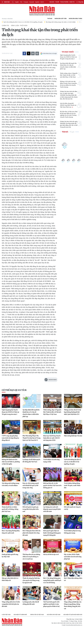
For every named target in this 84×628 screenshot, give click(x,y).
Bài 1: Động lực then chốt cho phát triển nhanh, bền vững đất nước (32, 533)
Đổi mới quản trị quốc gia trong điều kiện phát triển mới (31, 509)
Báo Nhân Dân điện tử (42, 11)
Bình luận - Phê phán (19, 25)
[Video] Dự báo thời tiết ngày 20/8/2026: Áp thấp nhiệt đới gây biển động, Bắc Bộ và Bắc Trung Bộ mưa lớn (69, 124)
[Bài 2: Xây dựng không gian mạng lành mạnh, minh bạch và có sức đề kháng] (52, 569)
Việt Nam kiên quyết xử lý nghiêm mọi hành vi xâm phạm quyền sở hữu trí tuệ (51, 604)
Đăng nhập (80, 2)
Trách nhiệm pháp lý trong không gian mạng (72, 532)
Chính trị (5, 25)
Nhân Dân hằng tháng (75, 18)
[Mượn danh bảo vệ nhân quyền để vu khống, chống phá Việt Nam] (11, 498)
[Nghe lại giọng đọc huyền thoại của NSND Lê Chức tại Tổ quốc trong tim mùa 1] (11, 401)
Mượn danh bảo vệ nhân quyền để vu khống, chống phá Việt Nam (10, 509)
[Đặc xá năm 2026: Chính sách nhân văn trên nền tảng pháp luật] (73, 546)
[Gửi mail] (33, 53)
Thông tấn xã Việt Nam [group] (37, 614)
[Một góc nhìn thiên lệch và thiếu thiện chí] (11, 569)
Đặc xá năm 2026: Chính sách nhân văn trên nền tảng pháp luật (72, 556)
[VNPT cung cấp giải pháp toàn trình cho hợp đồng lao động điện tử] (11, 427)
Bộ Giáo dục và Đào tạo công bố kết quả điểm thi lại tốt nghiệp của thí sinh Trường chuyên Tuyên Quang (68, 114)
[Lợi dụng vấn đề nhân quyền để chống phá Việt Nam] (32, 451)
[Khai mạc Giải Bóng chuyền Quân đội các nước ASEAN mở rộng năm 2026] (52, 427)
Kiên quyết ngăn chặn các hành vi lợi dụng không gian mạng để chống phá (52, 533)
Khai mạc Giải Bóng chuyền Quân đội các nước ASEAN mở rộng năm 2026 (52, 438)
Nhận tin (71, 2)
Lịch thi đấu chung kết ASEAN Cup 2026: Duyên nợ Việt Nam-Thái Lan (68, 105)
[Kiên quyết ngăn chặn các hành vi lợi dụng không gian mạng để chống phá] (52, 522)
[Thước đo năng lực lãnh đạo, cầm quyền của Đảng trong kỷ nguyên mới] (32, 569)
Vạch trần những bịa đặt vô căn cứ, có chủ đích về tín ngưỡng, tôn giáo (72, 462)
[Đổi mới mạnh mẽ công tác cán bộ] (73, 498)
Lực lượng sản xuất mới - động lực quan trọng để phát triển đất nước (52, 509)
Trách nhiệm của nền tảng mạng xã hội (51, 461)
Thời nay (49, 18)
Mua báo (52, 2)
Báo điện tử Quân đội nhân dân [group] (72, 614)
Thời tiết (65, 132)
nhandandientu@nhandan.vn (74, 625)
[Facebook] (24, 53)
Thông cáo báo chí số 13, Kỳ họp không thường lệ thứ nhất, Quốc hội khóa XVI (72, 412)
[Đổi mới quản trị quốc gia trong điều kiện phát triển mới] (32, 498)
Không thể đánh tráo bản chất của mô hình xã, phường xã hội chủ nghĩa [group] (62, 22)
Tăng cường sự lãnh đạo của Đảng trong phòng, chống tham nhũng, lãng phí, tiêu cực (72, 605)
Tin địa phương (64, 2)
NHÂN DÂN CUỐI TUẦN (61, 18)
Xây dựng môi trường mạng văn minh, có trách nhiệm (10, 484)
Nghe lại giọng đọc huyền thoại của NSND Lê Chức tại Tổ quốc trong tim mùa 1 (68, 57)
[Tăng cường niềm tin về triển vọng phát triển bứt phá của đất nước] (11, 593)
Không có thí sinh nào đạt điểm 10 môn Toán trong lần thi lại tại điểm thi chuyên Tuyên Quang (68, 84)
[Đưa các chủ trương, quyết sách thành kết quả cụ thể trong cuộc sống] (32, 474)
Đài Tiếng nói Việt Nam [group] (53, 614)
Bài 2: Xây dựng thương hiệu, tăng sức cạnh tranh (11, 532)
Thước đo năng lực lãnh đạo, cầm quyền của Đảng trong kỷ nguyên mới (31, 580)
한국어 (42, 2)
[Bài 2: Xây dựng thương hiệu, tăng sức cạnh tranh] (11, 522)
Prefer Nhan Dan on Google (50, 53)
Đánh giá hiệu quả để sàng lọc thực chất (10, 555)
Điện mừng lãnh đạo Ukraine (73, 436)
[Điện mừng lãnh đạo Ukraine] (73, 427)
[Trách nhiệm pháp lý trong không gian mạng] (73, 522)
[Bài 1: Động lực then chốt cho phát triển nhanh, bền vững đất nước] (32, 522)
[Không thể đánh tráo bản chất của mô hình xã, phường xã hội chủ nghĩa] (11, 451)
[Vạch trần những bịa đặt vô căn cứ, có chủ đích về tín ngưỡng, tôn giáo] (73, 451)
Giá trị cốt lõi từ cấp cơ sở (51, 554)
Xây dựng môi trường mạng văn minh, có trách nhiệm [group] (23, 22)
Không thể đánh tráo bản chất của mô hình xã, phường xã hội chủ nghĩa (11, 462)
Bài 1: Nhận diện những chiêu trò (73, 579)
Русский (31, 2)
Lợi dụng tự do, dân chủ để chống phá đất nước (31, 603)
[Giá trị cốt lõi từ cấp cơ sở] (52, 546)
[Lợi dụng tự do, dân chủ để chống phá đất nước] (32, 593)
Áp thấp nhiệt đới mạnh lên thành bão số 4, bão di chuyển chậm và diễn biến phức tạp (68, 66)
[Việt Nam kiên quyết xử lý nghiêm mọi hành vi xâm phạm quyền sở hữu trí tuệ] (52, 593)
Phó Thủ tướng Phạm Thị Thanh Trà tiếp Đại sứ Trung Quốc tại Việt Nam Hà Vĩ (31, 438)
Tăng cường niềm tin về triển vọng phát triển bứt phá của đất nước (11, 604)
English (17, 2)
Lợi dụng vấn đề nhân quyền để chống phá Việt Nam (31, 461)
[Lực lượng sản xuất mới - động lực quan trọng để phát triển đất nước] (52, 498)
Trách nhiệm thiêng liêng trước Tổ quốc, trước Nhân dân (72, 485)
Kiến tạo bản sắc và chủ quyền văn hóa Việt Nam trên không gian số (52, 485)
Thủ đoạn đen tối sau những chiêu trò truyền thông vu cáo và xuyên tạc (31, 556)
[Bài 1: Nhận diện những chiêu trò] (73, 569)
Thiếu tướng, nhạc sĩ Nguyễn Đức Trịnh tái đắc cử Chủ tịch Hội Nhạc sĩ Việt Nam (68, 75)
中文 (21, 2)
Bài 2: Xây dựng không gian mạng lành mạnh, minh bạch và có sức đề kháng (52, 580)
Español (37, 2)
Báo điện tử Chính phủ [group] (20, 614)
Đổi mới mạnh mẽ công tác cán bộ (72, 508)
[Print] (37, 53)
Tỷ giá (72, 132)
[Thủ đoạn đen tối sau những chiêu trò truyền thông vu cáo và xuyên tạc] (32, 546)
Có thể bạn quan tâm (14, 390)
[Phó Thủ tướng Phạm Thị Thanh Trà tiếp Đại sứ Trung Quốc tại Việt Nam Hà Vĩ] (32, 427)
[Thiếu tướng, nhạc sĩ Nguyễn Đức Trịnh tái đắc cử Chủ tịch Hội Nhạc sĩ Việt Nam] (52, 401)
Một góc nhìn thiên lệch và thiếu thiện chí (10, 579)
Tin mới (57, 2)
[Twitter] (28, 53)
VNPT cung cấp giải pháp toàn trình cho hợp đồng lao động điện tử (10, 438)
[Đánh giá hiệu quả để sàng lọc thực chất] (11, 546)
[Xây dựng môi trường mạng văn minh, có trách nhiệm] (11, 474)
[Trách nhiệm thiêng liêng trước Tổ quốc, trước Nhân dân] (73, 474)
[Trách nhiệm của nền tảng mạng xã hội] (52, 451)
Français (26, 2)
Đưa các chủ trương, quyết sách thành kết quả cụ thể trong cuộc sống (31, 485)
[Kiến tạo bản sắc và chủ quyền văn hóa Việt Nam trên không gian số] (52, 474)
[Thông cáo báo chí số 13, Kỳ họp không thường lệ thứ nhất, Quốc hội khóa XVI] (73, 401)
